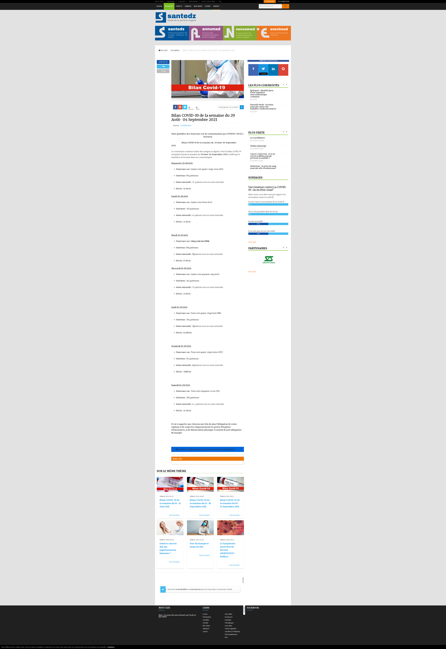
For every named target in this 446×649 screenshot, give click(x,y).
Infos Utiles (228, 614)
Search (285, 6)
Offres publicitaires (231, 634)
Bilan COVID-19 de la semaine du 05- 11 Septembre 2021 (230, 503)
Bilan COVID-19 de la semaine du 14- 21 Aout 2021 (170, 503)
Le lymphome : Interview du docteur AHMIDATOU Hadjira (228, 550)
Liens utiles (228, 626)
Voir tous (252, 242)
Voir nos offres (272, 61)
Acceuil (159, 6)
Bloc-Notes (198, 6)
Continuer (111, 647)
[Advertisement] (244, 17)
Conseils (188, 6)
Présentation (207, 617)
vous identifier (182, 589)
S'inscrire (269, 1)
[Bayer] (268, 259)
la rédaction (185, 125)
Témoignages (229, 623)
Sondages (228, 620)
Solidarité (206, 628)
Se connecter (283, 1)
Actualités (169, 6)
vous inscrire (195, 589)
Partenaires (228, 617)
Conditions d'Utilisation (232, 631)
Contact (216, 6)
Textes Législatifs (230, 628)
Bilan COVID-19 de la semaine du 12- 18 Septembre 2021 (200, 503)
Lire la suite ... (175, 515)
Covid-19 (179, 6)
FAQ (226, 637)
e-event (207, 6)
